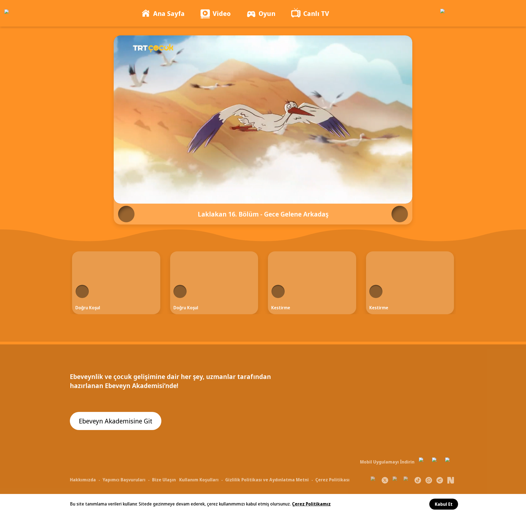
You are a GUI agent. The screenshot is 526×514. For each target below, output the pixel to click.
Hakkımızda (83, 480)
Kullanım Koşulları (199, 480)
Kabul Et (444, 504)
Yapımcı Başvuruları (123, 480)
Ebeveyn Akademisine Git (115, 420)
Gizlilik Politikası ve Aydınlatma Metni (267, 480)
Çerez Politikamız (311, 504)
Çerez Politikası (332, 480)
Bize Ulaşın (164, 480)
